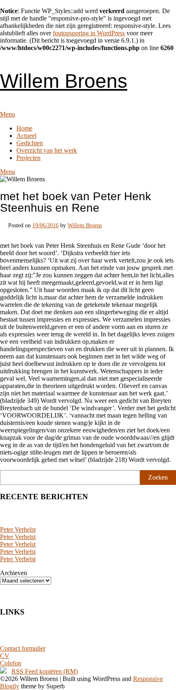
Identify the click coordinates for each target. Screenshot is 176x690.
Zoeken (158, 477)
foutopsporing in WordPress (89, 33)
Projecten (28, 157)
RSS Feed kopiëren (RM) (44, 671)
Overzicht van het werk (46, 150)
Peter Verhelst (18, 529)
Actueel (26, 135)
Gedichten (29, 142)
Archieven (13, 572)
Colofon (10, 663)
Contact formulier (22, 648)
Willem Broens (63, 81)
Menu (7, 114)
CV (4, 655)
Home (24, 128)
